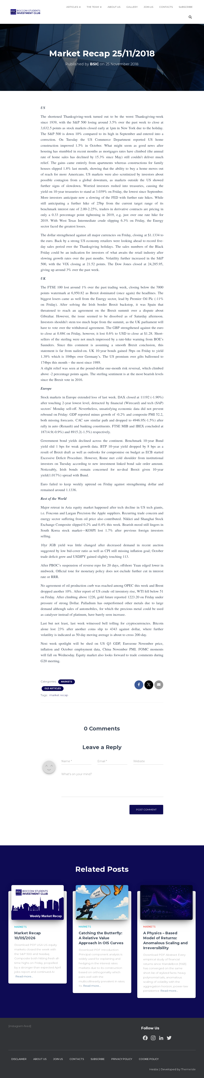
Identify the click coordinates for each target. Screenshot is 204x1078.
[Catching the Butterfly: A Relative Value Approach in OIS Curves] (102, 902)
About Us (114, 6)
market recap (58, 695)
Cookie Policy (149, 1059)
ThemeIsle (188, 1069)
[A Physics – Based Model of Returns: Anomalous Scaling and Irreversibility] (166, 902)
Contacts (166, 6)
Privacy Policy (121, 1059)
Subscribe (186, 6)
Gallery (132, 6)
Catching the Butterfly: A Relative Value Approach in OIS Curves (101, 938)
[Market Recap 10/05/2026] (37, 902)
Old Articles (52, 688)
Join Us (148, 6)
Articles (72, 6)
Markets (66, 681)
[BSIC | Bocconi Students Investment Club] (25, 12)
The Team (93, 6)
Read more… (24, 976)
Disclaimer (18, 1059)
